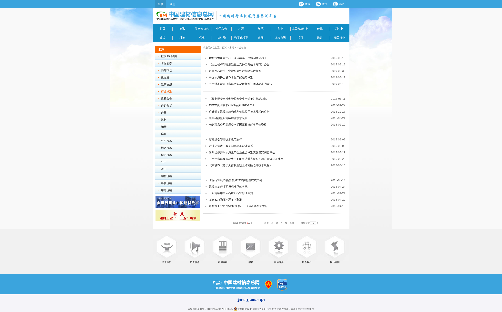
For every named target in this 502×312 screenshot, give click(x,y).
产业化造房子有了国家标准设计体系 (231, 145)
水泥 (241, 28)
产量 (163, 112)
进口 (163, 169)
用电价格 (166, 190)
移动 (341, 4)
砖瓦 (320, 28)
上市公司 (280, 37)
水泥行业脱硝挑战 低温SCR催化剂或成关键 (235, 180)
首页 (162, 28)
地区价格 (166, 148)
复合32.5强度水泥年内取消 (225, 199)
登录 (160, 4)
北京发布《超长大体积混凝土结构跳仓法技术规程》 (240, 165)
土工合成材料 (300, 28)
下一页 (283, 223)
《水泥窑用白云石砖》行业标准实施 (231, 193)
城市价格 (166, 155)
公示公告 (221, 28)
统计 (320, 37)
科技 (182, 37)
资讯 (182, 28)
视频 (300, 37)
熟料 (163, 119)
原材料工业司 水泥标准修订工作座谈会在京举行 (238, 206)
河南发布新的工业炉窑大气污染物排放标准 (235, 70)
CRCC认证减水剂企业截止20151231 (231, 105)
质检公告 (166, 98)
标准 (202, 37)
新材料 (339, 28)
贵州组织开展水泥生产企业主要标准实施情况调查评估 (242, 152)
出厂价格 (166, 140)
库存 (163, 133)
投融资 (165, 77)
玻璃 (261, 28)
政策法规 (166, 84)
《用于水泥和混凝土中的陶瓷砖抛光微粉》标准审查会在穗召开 (247, 158)
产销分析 (166, 105)
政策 (162, 37)
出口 (163, 162)
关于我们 (166, 262)
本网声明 (222, 262)
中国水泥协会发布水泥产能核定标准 (231, 77)
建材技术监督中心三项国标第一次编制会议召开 (238, 58)
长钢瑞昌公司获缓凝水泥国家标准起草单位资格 (238, 124)
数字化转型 (241, 37)
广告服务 (194, 262)
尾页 (291, 223)
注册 (172, 4)
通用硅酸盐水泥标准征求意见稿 (228, 118)
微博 (307, 4)
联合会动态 (202, 28)
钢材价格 (166, 176)
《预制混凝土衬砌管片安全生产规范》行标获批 (238, 98)
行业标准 (166, 91)
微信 (324, 4)
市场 (261, 37)
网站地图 (335, 262)
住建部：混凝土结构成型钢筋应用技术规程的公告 (239, 111)
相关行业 (339, 37)
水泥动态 (166, 63)
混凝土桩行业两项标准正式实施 (228, 186)
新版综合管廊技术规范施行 (225, 139)
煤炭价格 (166, 183)
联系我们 (307, 262)
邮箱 (250, 262)
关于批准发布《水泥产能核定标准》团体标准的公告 (240, 83)
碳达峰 (221, 37)
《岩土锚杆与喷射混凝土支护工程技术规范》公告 (239, 64)
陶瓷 (280, 28)
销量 (163, 126)
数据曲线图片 (169, 56)
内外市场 (166, 70)
